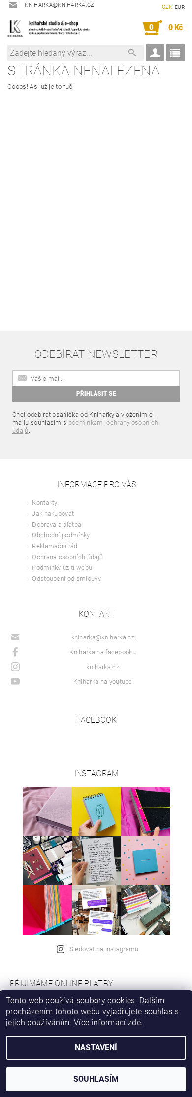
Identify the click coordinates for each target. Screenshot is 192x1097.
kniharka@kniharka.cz (102, 637)
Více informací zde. (108, 1022)
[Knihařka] (51, 28)
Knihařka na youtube (102, 681)
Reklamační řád (54, 546)
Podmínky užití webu (62, 567)
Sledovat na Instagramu (104, 949)
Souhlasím (96, 1079)
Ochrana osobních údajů (67, 557)
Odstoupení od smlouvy (66, 578)
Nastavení (96, 1047)
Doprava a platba (56, 524)
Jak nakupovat (53, 513)
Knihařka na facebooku (102, 652)
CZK (167, 7)
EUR (180, 7)
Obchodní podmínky (61, 535)
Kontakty (45, 502)
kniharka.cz (102, 667)
